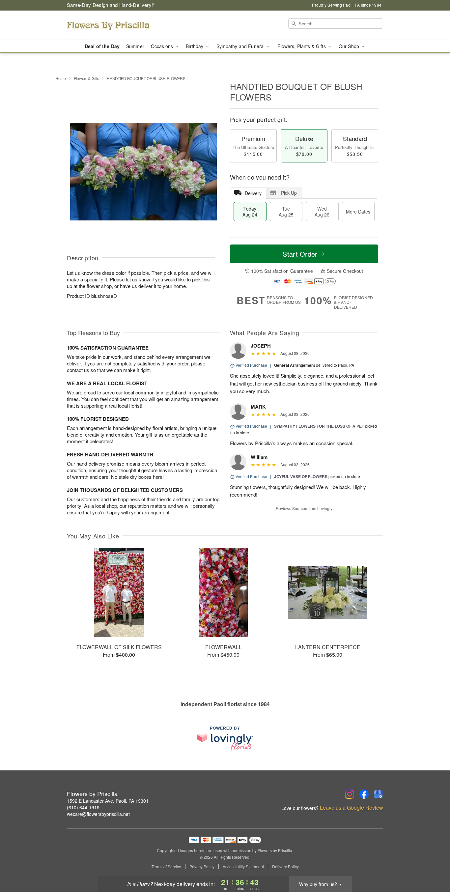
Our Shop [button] (349, 46)
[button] (432, 864)
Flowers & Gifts (86, 78)
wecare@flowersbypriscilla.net (98, 814)
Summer (135, 46)
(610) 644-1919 (83, 807)
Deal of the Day (102, 46)
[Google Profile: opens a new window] (378, 794)
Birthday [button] (195, 46)
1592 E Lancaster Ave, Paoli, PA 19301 (108, 800)
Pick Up (289, 192)
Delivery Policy (285, 867)
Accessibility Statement (243, 867)
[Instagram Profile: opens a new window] (349, 794)
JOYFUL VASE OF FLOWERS (300, 476)
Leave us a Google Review (351, 807)
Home (60, 78)
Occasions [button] (162, 46)
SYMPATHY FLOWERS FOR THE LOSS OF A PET (319, 426)
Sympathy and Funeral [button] (241, 46)
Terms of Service (166, 867)
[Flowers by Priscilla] (114, 25)
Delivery (253, 193)
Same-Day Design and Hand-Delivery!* (111, 4)
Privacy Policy (201, 867)
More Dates (358, 211)
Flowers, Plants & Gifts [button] (302, 46)
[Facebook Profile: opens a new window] (364, 794)
